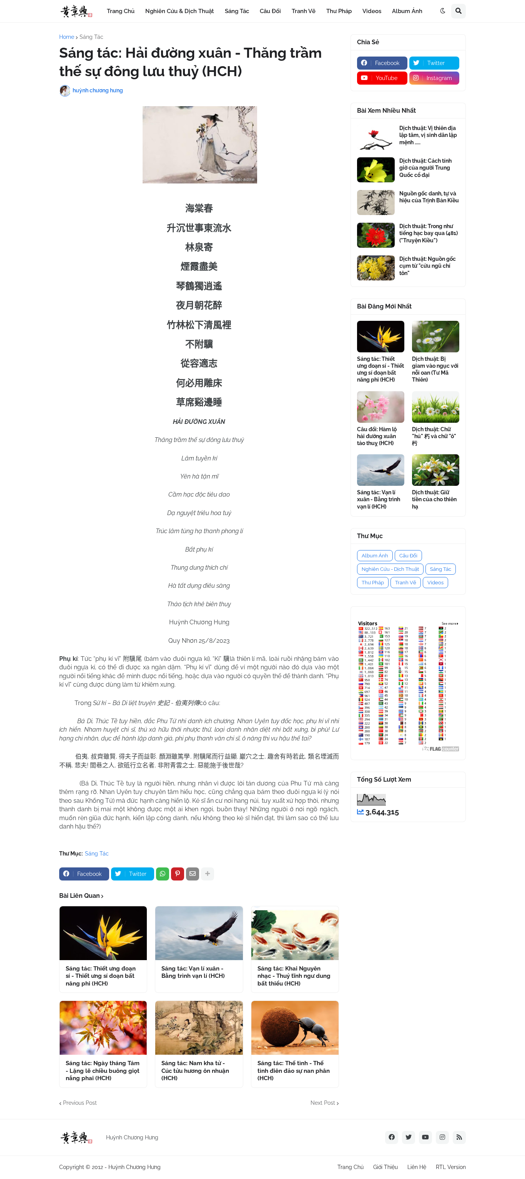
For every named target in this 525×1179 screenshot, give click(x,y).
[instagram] (442, 1137)
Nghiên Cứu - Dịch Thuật (390, 569)
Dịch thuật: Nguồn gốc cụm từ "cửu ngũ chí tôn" (427, 266)
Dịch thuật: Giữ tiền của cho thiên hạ (434, 499)
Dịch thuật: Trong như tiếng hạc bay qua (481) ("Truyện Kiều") (428, 233)
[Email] (192, 873)
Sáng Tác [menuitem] (237, 11)
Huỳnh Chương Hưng (134, 1167)
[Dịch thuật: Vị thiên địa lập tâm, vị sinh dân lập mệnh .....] (376, 137)
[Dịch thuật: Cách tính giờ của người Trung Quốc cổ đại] (376, 169)
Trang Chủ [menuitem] (121, 11)
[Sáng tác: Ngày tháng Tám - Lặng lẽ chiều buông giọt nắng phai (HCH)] (103, 1028)
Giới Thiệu (385, 1167)
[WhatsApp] (162, 873)
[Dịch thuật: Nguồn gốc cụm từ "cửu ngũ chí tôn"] (376, 267)
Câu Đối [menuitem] (270, 11)
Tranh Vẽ (405, 582)
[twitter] (408, 1137)
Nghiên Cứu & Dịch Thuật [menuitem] (179, 11)
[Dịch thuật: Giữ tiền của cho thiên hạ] (435, 470)
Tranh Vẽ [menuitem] (304, 11)
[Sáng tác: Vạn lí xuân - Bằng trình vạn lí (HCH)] (199, 933)
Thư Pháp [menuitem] (339, 11)
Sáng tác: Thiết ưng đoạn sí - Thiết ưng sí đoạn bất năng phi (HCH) (101, 976)
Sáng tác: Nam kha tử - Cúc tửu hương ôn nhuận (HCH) (195, 1071)
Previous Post (80, 1103)
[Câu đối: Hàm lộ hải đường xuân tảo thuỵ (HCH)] (380, 407)
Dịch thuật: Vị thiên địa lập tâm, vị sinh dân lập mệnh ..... (428, 135)
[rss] (459, 1137)
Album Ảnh (375, 556)
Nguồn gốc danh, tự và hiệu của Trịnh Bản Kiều (429, 196)
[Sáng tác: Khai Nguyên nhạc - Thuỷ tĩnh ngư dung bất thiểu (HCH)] (295, 933)
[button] (442, 11)
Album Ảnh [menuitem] (407, 11)
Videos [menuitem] (371, 11)
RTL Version (451, 1167)
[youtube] (425, 1137)
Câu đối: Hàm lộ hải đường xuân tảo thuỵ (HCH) (377, 436)
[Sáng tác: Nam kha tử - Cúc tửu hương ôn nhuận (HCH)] (199, 1028)
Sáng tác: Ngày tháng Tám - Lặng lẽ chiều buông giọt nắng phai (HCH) (103, 1071)
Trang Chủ (350, 1167)
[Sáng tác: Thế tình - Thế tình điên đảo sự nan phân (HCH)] (295, 1028)
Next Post (323, 1103)
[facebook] (391, 1137)
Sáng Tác (91, 37)
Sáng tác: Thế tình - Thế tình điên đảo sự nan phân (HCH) (294, 1071)
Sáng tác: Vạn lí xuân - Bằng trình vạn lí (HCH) (193, 972)
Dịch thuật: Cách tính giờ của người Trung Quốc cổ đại (425, 168)
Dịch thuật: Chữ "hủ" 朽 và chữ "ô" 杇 (434, 436)
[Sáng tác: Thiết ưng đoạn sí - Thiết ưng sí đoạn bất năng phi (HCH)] (103, 933)
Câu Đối (408, 556)
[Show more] (207, 873)
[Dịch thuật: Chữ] (435, 407)
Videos (435, 582)
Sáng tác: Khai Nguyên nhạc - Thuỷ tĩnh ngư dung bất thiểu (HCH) (294, 976)
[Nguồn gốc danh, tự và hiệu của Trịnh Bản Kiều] (376, 202)
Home (66, 37)
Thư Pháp (373, 582)
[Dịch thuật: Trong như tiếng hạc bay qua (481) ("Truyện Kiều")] (376, 235)
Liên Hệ (416, 1167)
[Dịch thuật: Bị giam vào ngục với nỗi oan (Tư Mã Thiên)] (435, 336)
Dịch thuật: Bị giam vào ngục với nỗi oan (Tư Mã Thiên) (435, 369)
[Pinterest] (177, 873)
